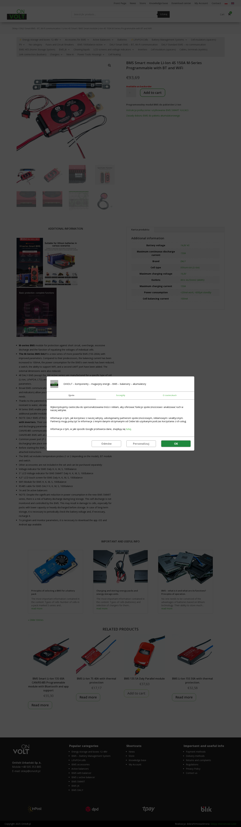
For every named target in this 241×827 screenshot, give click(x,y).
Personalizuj (141, 443)
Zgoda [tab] (71, 395)
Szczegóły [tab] (120, 395)
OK (176, 443)
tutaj (128, 429)
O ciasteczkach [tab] (170, 395)
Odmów (106, 443)
